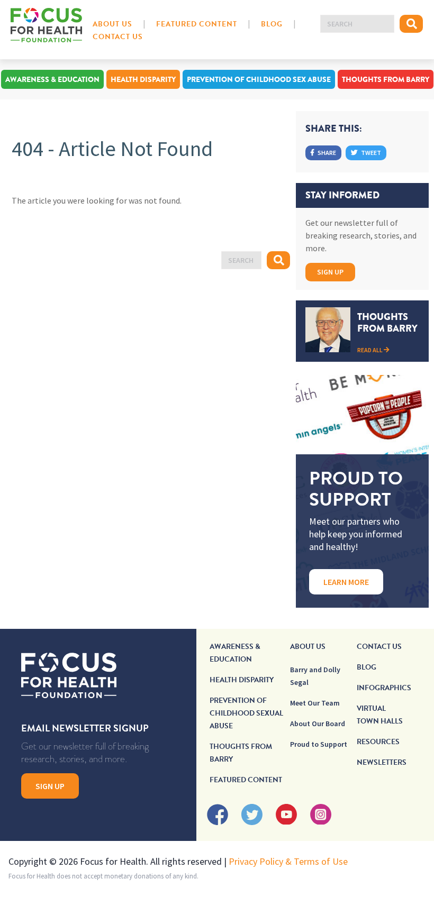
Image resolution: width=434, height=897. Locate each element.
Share (326, 153)
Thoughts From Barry (385, 79)
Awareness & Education (52, 79)
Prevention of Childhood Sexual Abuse (246, 713)
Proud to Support (318, 744)
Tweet (370, 153)
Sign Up (330, 272)
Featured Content (196, 24)
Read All (370, 350)
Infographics (384, 687)
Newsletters (381, 762)
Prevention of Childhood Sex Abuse (259, 79)
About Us (112, 24)
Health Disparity (143, 79)
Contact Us (118, 36)
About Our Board (317, 723)
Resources (378, 741)
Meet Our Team (315, 703)
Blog (272, 24)
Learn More (346, 581)
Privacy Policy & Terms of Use (288, 861)
